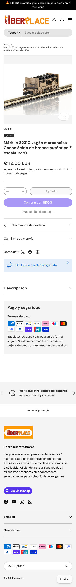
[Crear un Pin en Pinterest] (37, 252)
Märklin (8, 129)
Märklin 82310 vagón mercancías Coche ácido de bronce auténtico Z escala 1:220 (33, 49)
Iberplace (17, 578)
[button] (62, 20)
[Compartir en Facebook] (30, 252)
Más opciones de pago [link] (38, 212)
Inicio (6, 44)
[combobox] (38, 33)
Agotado (51, 191)
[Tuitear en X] (22, 252)
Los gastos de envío (41, 169)
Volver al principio (38, 410)
